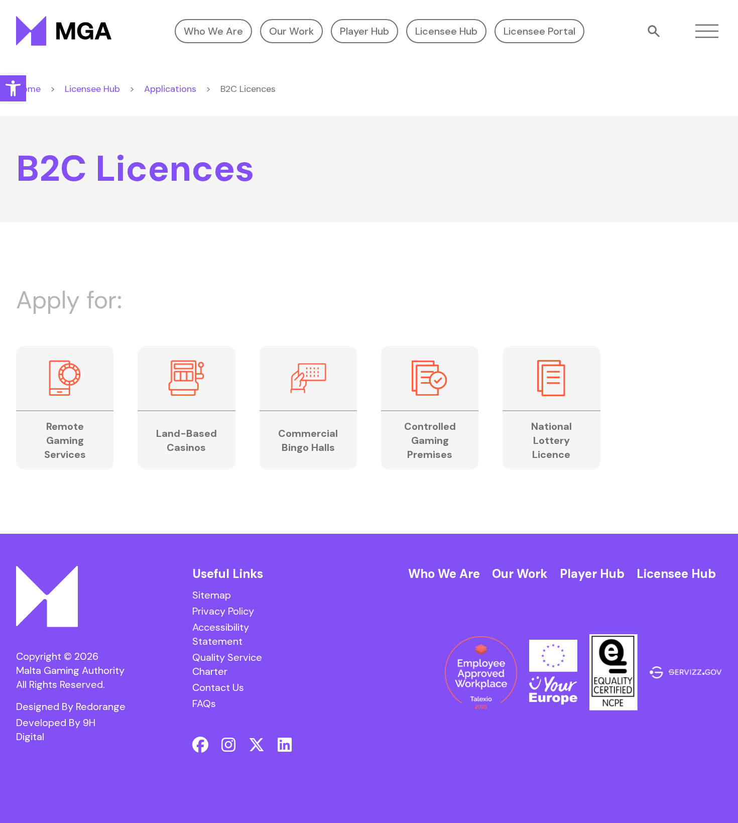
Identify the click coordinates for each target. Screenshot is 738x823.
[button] (13, 88)
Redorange (101, 706)
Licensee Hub (446, 31)
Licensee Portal (539, 31)
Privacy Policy (223, 611)
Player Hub (364, 31)
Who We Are (213, 31)
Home (28, 89)
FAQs (204, 703)
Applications (170, 89)
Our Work (291, 31)
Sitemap (211, 595)
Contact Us (218, 687)
